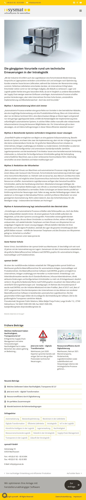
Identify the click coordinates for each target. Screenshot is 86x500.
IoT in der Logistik (67, 423)
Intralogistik (52, 423)
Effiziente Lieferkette (36, 423)
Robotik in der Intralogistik (43, 433)
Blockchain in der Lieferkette (54, 419)
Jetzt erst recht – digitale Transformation (41, 347)
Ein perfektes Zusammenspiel (18, 401)
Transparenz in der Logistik (16, 438)
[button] (80, 11)
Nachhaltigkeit (59, 428)
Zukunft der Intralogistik (39, 438)
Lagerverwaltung (43, 428)
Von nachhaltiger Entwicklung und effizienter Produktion (27, 473)
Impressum (78, 497)
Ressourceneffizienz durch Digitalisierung (68, 347)
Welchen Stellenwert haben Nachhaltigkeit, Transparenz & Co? (16, 333)
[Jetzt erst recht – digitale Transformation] (43, 336)
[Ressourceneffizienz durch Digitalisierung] (69, 336)
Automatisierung (12, 419)
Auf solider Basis (73, 473)
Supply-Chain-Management (68, 433)
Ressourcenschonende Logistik (18, 433)
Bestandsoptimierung (30, 419)
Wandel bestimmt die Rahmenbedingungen (24, 406)
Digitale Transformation (15, 423)
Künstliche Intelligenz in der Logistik (20, 428)
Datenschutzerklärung (63, 497)
